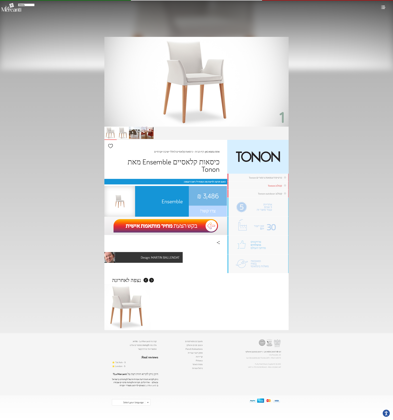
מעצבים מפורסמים (194, 341)
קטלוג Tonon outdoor (270, 193)
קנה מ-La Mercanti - (145, 341)
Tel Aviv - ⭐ (119, 362)
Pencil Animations (194, 349)
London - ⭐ (118, 366)
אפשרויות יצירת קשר (147, 349)
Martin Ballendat (160, 257)
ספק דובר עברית (195, 352)
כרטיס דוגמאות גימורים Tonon (265, 177)
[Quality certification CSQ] (269, 343)
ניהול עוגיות (197, 368)
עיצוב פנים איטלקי (194, 345)
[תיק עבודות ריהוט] (258, 244)
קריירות (199, 356)
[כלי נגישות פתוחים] (386, 413)
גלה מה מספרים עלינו (143, 345)
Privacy (199, 360)
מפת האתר (197, 364)
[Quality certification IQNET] (262, 343)
